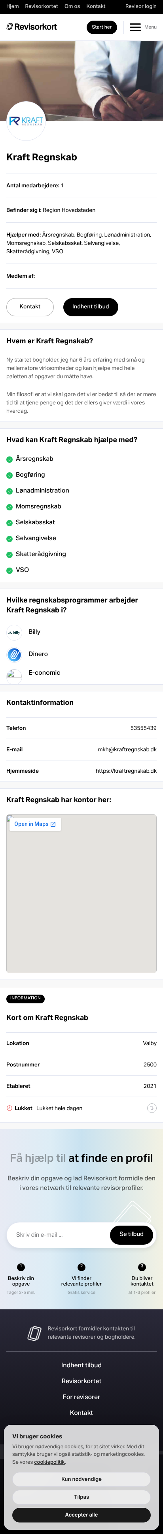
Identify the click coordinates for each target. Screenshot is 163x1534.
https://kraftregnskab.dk (126, 770)
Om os (72, 6)
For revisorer (81, 1398)
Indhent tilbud (81, 1366)
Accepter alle (81, 1515)
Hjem (12, 6)
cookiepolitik (49, 1462)
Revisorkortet (41, 6)
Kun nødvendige (81, 1479)
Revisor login (141, 6)
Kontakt (95, 6)
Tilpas (81, 1497)
